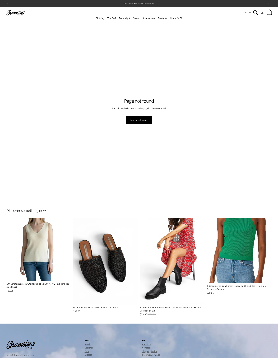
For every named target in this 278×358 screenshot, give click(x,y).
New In (88, 344)
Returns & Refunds (151, 354)
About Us (146, 344)
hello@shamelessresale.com (20, 355)
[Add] (66, 276)
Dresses (88, 354)
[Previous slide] (11, 249)
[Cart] (269, 12)
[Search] (255, 12)
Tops (87, 351)
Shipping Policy (149, 351)
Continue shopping (139, 119)
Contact (146, 347)
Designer (89, 347)
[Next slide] (66, 249)
